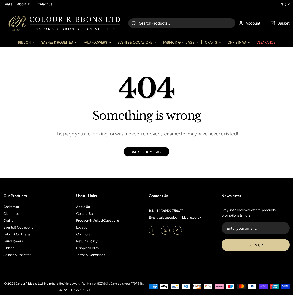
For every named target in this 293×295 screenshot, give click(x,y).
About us (24, 4)
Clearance (265, 42)
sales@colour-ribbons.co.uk (179, 217)
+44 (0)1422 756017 (168, 210)
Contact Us (84, 213)
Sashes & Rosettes (17, 255)
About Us (83, 206)
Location (82, 227)
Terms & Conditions (90, 255)
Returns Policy (87, 241)
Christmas (11, 206)
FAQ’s (7, 4)
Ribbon (8, 248)
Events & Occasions (18, 227)
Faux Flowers (13, 241)
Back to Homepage (146, 152)
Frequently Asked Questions (97, 220)
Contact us (43, 4)
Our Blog (83, 234)
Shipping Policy (87, 248)
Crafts (8, 220)
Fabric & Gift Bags (16, 234)
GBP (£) (280, 4)
